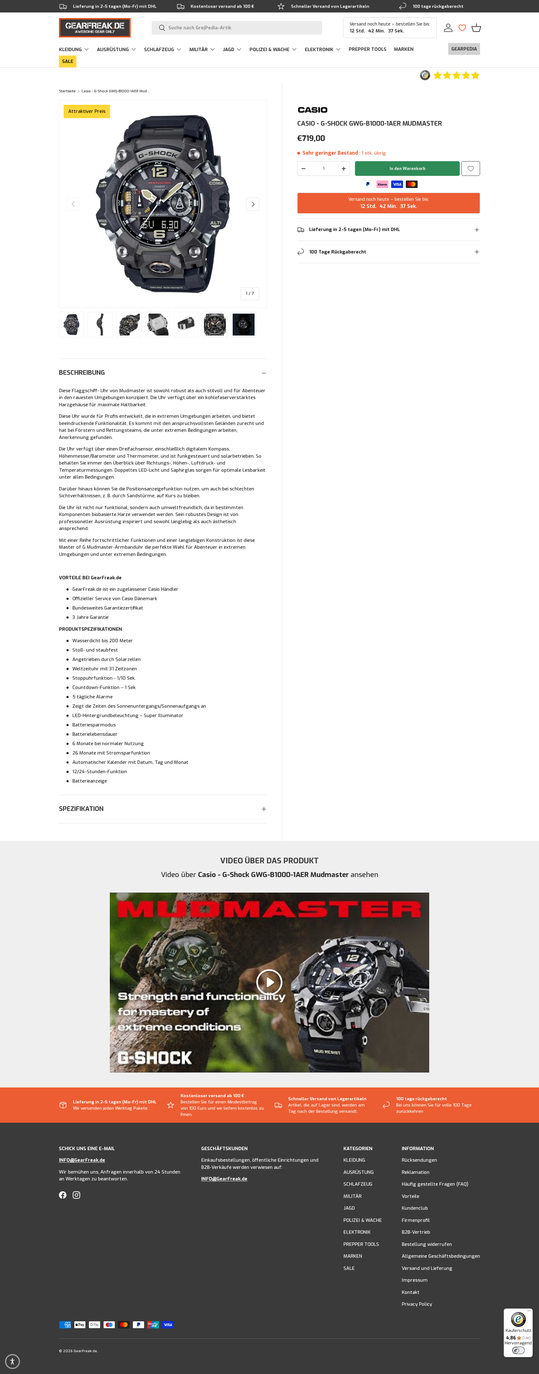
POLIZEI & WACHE (269, 49)
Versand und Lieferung (427, 1268)
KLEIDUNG (70, 49)
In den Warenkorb (407, 168)
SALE (67, 61)
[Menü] (529, 1312)
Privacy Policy (417, 1304)
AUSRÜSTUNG (113, 49)
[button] (476, 28)
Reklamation (416, 1172)
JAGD (228, 49)
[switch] (518, 1350)
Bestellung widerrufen (427, 1244)
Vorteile (410, 1196)
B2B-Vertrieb (416, 1232)
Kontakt (411, 1292)
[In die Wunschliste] (471, 169)
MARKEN (404, 49)
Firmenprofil (416, 1220)
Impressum (415, 1280)
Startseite (67, 91)
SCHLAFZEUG (159, 49)
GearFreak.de (85, 1351)
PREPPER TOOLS (367, 49)
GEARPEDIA (464, 49)
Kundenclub (415, 1208)
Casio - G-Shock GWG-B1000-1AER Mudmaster (116, 91)
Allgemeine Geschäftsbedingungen (441, 1256)
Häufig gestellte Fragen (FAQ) (435, 1184)
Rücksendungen (419, 1160)
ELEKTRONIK (319, 49)
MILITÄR (198, 49)
